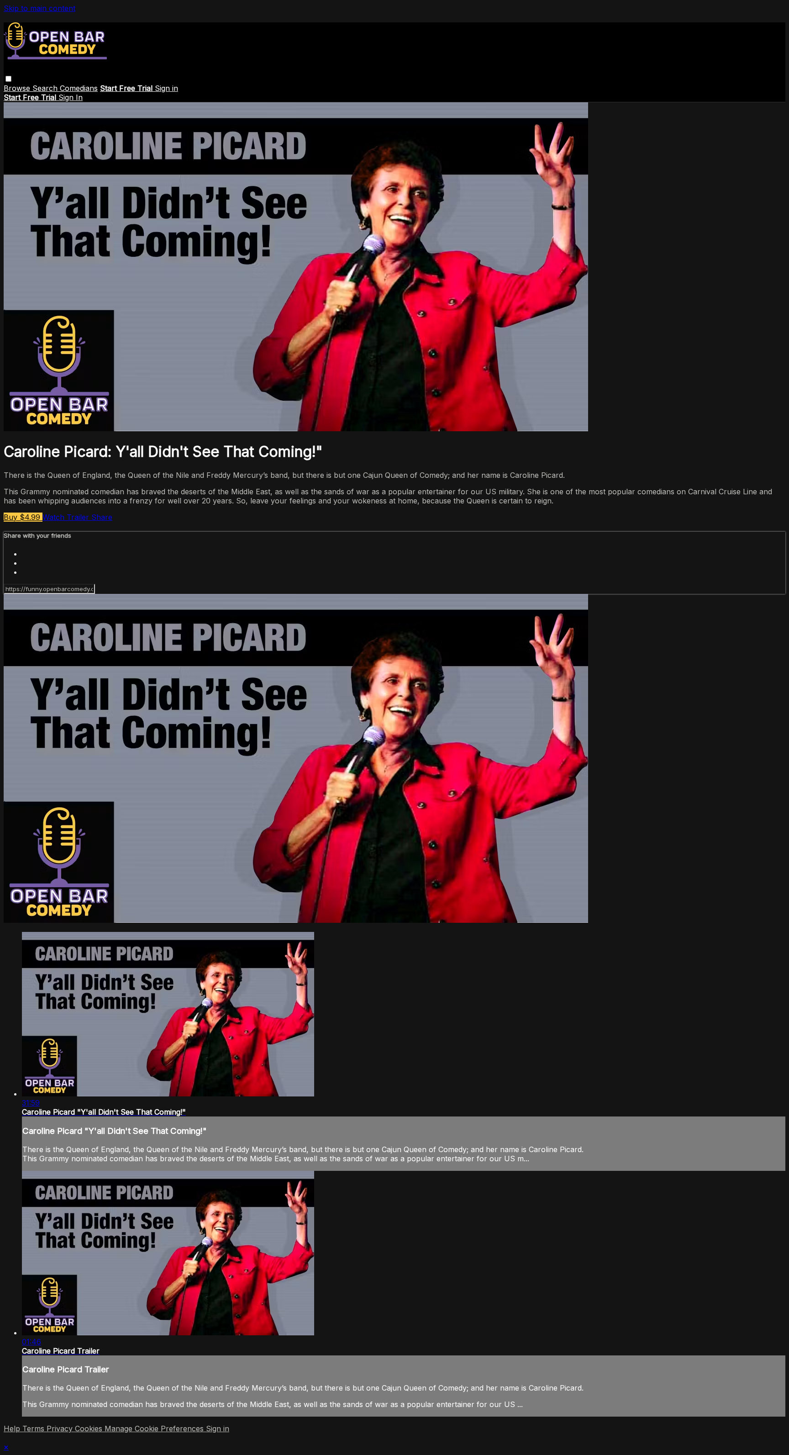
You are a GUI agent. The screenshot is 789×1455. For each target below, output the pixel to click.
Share (101, 517)
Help (13, 1428)
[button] (8, 79)
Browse (18, 88)
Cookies (90, 1428)
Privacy (61, 1428)
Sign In (70, 97)
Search (46, 88)
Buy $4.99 (23, 517)
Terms (34, 1428)
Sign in (166, 88)
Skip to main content (39, 8)
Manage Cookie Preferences (155, 1428)
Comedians (79, 88)
